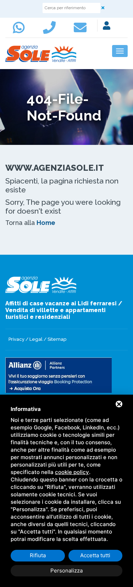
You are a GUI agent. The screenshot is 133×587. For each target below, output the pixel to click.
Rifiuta (38, 555)
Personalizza (66, 570)
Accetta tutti (95, 555)
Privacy (16, 339)
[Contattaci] (51, 30)
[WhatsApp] (20, 30)
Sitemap (57, 339)
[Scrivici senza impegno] (82, 30)
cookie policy (72, 472)
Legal (36, 339)
